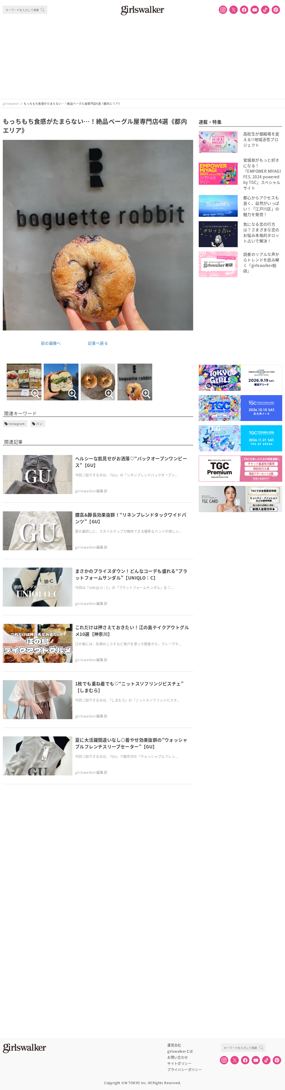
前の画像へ (51, 343)
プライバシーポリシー (184, 1069)
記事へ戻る (98, 343)
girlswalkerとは (180, 1051)
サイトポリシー (179, 1063)
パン (39, 424)
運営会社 (174, 1045)
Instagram (17, 424)
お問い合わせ (177, 1057)
